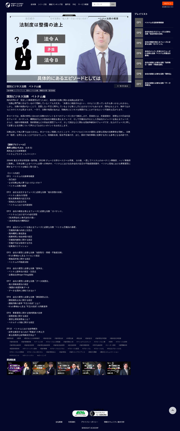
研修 (111, 342)
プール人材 (39, 342)
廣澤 (19, 338)
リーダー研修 (111, 345)
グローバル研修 (122, 342)
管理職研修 (123, 345)
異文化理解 (93, 352)
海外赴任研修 (29, 345)
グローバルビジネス (57, 348)
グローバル (87, 348)
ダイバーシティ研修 (30, 348)
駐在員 (79, 338)
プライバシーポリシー (89, 422)
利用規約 (71, 422)
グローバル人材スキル (35, 352)
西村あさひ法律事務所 (32, 338)
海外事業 (44, 348)
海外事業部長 (26, 342)
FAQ (74, 4)
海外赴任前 (47, 338)
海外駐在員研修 (16, 345)
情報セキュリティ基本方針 (114, 422)
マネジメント (15, 355)
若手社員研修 (98, 345)
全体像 (33, 4)
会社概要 (59, 422)
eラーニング (42, 355)
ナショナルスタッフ (84, 342)
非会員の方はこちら (167, 7)
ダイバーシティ (29, 355)
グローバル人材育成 (17, 352)
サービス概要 (83, 4)
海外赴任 (89, 338)
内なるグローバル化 (114, 348)
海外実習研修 (84, 345)
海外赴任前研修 (59, 345)
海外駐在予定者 (101, 338)
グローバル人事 (100, 342)
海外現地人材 (68, 342)
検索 (113, 4)
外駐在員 (70, 338)
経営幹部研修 (15, 348)
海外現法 (63, 352)
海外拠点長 (14, 342)
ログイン (167, 3)
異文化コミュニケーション (110, 352)
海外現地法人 (51, 352)
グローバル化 (99, 348)
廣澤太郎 (10, 338)
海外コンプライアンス (77, 352)
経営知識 (52, 90)
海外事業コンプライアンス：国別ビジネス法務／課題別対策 (27, 90)
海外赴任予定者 (116, 338)
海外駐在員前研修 (44, 345)
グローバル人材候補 (53, 342)
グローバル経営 (74, 348)
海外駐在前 (59, 338)
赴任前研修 (72, 345)
